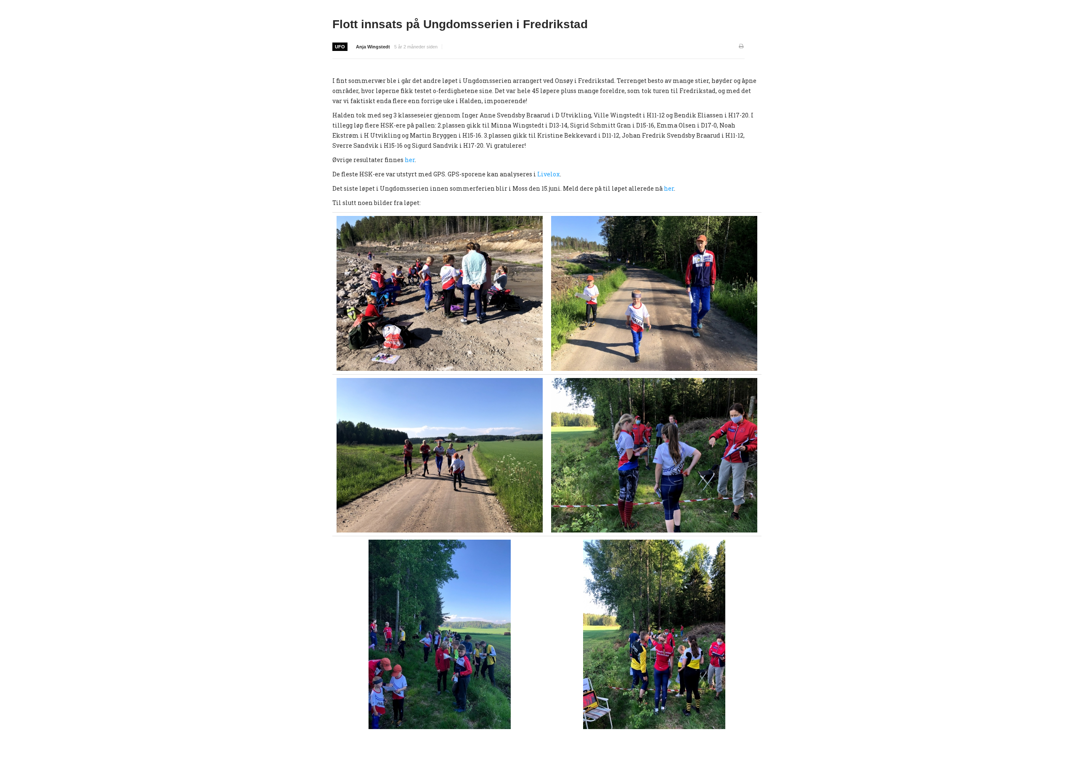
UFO (340, 46)
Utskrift (742, 47)
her (410, 160)
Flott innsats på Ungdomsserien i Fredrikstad (460, 24)
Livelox (548, 174)
